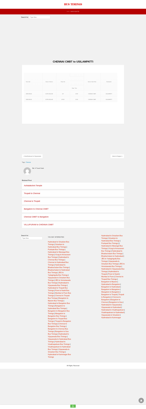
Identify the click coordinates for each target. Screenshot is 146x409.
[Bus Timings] (73, 5)
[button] (73, 11)
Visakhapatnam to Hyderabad (112, 312)
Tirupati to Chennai (32, 193)
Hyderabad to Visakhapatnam (112, 310)
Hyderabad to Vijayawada (111, 305)
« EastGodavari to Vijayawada (32, 156)
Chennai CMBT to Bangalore (36, 217)
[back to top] (141, 400)
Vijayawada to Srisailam (110, 315)
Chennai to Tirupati (32, 201)
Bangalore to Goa (115, 302)
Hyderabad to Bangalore (110, 284)
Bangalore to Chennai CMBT (36, 209)
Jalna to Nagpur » (117, 156)
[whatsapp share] (73, 407)
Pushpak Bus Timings (56, 249)
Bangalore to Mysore (109, 282)
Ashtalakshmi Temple (33, 186)
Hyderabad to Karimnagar (111, 317)
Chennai (28, 162)
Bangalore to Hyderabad (110, 287)
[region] (72, 41)
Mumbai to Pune (107, 277)
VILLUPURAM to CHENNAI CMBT (39, 225)
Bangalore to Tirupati (109, 294)
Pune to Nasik (113, 274)
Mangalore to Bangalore (110, 292)
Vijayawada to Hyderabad (111, 307)
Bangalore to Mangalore (110, 289)
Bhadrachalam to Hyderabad (112, 256)
